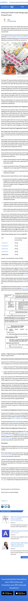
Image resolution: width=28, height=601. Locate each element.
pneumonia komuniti (6, 438)
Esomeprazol (5, 245)
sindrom (17, 418)
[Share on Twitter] (5, 506)
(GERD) (25, 36)
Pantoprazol (5, 251)
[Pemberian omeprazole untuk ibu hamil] (5, 537)
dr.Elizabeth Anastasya (18, 546)
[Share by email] (9, 506)
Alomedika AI (5, 7)
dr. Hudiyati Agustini (18, 520)
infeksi (24, 288)
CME (22, 7)
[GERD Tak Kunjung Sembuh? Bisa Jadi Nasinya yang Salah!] (5, 523)
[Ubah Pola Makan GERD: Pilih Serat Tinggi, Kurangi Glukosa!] (5, 549)
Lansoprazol (5, 248)
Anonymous (16, 532)
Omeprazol (4, 242)
